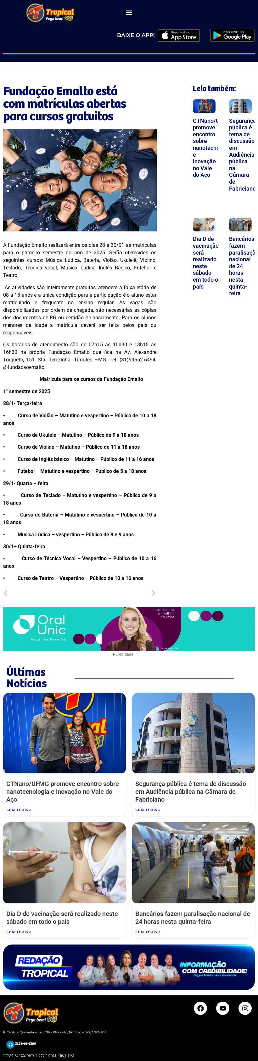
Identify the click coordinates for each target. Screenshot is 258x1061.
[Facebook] (200, 1008)
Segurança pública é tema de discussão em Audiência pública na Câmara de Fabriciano (242, 154)
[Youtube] (222, 1008)
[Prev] (41, 594)
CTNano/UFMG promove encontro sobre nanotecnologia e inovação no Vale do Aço (212, 147)
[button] (129, 13)
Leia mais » (18, 809)
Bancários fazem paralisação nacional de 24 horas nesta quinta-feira (192, 917)
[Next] (118, 594)
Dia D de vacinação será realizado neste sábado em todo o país (206, 262)
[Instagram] (245, 1008)
